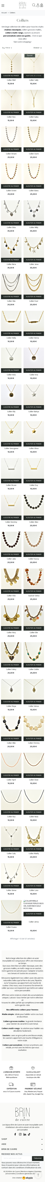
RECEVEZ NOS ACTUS (12, 1154)
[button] (34, 5)
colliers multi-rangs (14, 33)
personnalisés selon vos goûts (16, 36)
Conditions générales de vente (28, 1173)
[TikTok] (29, 1134)
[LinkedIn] (25, 1134)
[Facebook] (15, 1134)
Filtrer (8, 48)
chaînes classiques (12, 30)
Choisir (38, 48)
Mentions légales (27, 1171)
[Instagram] (20, 1134)
